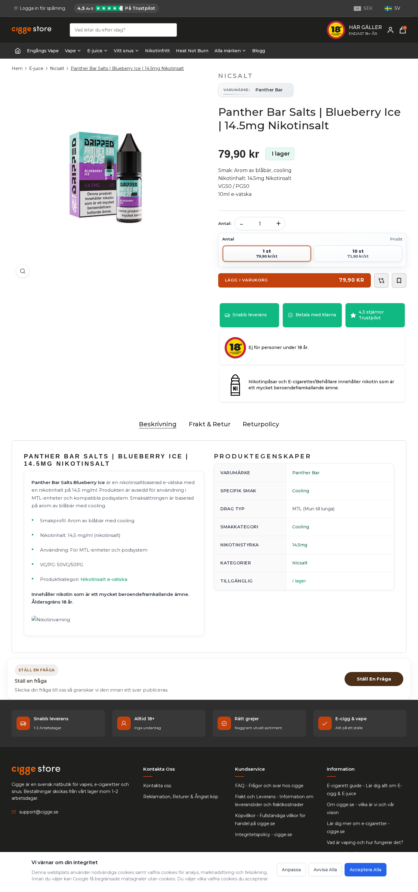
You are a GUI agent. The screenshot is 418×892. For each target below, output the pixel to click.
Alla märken (228, 50)
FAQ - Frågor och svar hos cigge (269, 785)
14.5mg (299, 545)
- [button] (241, 223)
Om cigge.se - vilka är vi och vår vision (360, 808)
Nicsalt (57, 68)
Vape (70, 50)
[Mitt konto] (390, 30)
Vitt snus (124, 50)
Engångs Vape (43, 50)
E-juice (95, 50)
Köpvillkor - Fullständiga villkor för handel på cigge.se (270, 819)
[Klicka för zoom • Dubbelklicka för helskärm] (106, 177)
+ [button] (278, 223)
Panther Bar (305, 472)
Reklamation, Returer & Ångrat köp (180, 796)
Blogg (258, 50)
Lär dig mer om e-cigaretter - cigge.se (358, 827)
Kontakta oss (157, 785)
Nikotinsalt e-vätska (103, 579)
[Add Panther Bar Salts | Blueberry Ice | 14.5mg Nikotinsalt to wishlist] (399, 280)
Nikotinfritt (157, 50)
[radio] (266, 253)
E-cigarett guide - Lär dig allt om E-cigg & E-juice (364, 789)
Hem (17, 68)
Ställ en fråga (374, 679)
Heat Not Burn (192, 50)
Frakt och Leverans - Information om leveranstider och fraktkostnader (274, 800)
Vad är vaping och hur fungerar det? (365, 842)
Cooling (300, 491)
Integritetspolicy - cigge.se (263, 834)
